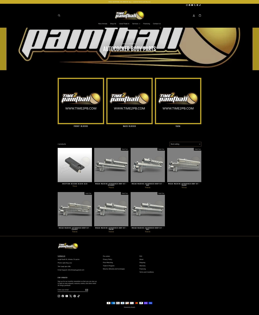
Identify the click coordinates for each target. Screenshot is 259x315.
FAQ (140, 256)
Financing (146, 24)
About (141, 259)
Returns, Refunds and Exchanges (114, 269)
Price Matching (108, 262)
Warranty (142, 266)
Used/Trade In (124, 24)
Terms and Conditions (146, 272)
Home (124, 43)
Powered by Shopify (129, 307)
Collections (131, 43)
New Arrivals (102, 24)
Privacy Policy (107, 259)
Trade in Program (108, 266)
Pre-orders (106, 256)
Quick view (74, 180)
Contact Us (157, 24)
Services (135, 24)
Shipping (142, 262)
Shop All (113, 24)
